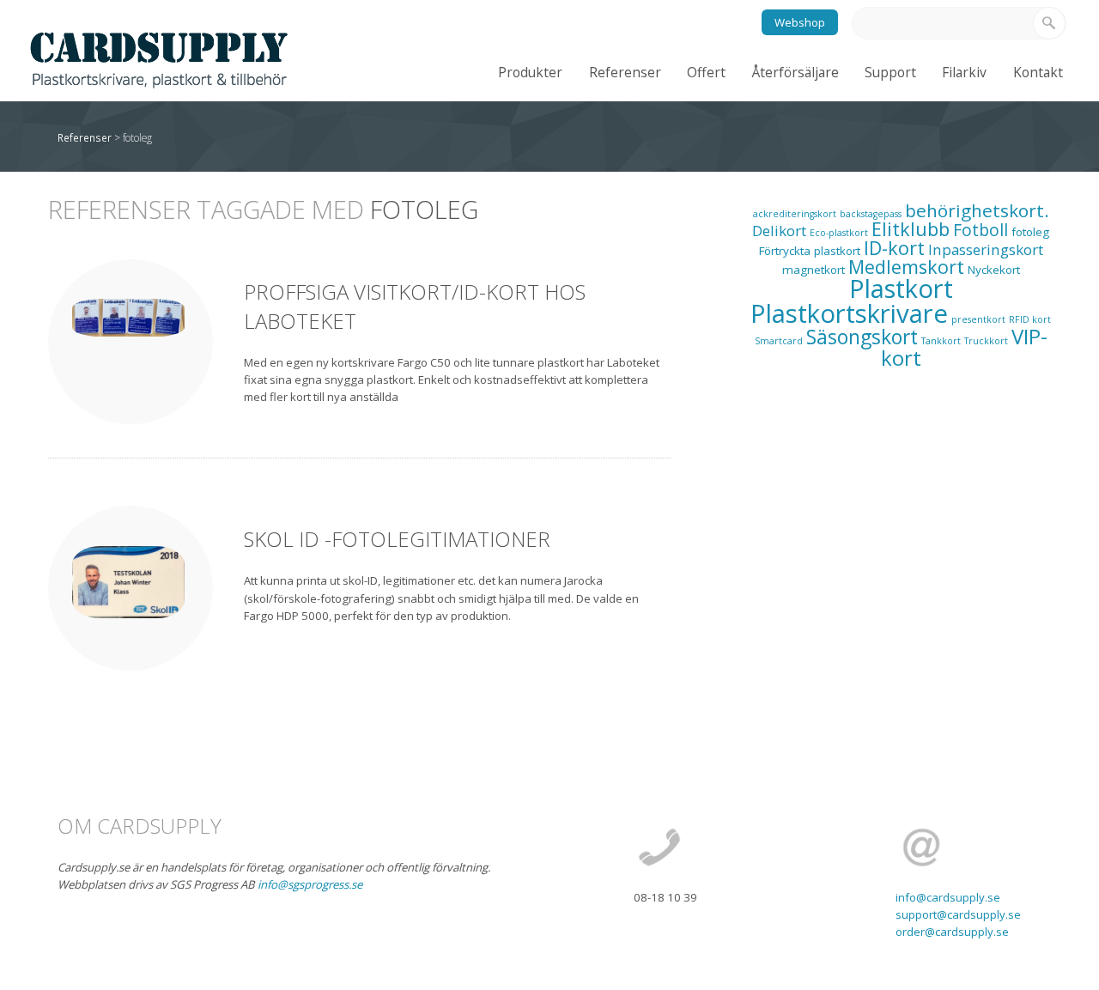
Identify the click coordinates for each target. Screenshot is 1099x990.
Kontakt (1038, 72)
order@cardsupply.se (952, 931)
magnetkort (813, 269)
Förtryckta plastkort (809, 250)
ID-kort (894, 247)
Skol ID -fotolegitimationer (397, 539)
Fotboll (980, 229)
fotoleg (1030, 232)
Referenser (625, 72)
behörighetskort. (977, 210)
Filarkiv (964, 72)
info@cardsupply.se (948, 897)
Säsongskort (862, 337)
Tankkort (941, 341)
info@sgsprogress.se (310, 884)
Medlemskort (906, 266)
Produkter (530, 72)
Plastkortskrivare (849, 313)
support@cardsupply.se (958, 914)
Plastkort (901, 288)
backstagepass (871, 214)
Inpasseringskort (985, 249)
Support (890, 72)
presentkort (978, 319)
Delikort (779, 230)
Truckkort (986, 341)
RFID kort (1030, 319)
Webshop (799, 22)
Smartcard (779, 341)
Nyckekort (994, 269)
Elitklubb (910, 228)
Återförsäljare (795, 72)
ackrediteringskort (794, 214)
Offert (706, 72)
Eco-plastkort (839, 233)
